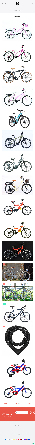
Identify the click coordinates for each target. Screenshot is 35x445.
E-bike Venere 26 (17, 182)
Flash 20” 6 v (17, 205)
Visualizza (17, 272)
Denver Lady (17, 116)
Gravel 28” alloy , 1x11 (17, 311)
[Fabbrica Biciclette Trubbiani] (17, 3)
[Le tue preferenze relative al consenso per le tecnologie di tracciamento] (33, 443)
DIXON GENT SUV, (17, 138)
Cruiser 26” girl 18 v (17, 94)
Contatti (19, 10)
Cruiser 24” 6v (17, 50)
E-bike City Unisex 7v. (17, 160)
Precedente (5, 403)
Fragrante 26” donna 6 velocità (17, 270)
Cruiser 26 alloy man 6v (17, 72)
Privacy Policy (17, 425)
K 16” (17, 365)
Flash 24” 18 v (17, 227)
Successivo (29, 403)
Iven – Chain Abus (17, 338)
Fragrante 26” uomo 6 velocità (17, 290)
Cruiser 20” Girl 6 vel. (17, 28)
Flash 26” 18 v (17, 249)
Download (15, 10)
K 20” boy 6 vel (17, 387)
